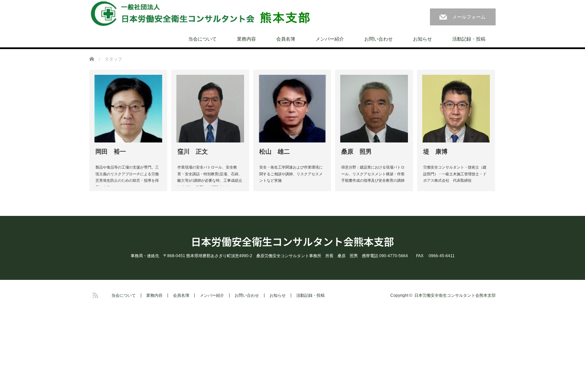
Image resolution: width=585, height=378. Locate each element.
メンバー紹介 (330, 39)
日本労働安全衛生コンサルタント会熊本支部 (292, 241)
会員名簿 (285, 39)
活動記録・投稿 (468, 39)
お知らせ (422, 39)
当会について (202, 39)
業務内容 (246, 39)
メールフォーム (468, 17)
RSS (94, 294)
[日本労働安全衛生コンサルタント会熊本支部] (200, 13)
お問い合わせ (378, 39)
